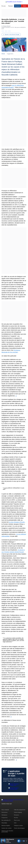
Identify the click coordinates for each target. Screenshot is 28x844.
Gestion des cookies (7, 828)
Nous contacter (5, 809)
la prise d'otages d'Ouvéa (17, 522)
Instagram (5, 807)
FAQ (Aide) (4, 822)
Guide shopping (18, 812)
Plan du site (17, 820)
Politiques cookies (18, 825)
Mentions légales (6, 825)
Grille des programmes (19, 809)
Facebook (8, 807)
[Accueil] (14, 1)
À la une (3, 6)
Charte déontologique (19, 828)
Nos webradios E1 (6, 820)
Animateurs (4, 815)
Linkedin (16, 807)
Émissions (17, 6)
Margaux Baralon (6, 26)
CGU (15, 822)
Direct (24, 6)
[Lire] (19, 841)
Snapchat (13, 807)
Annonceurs (4, 812)
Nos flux (16, 817)
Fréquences (4, 817)
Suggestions (10, 53)
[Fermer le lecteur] (26, 841)
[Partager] (3, 31)
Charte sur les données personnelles (7, 831)
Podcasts (10, 6)
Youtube (10, 807)
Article (3, 53)
